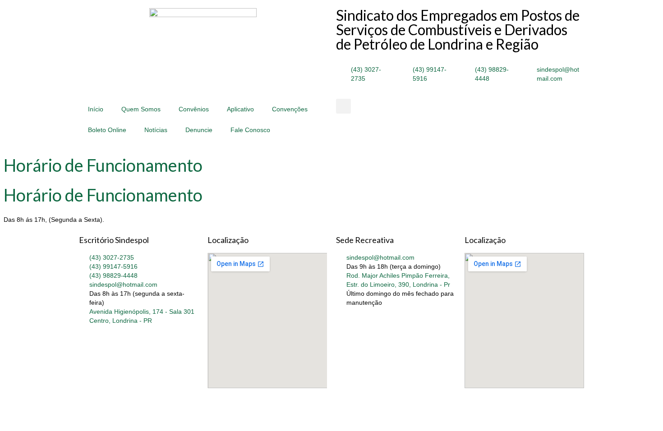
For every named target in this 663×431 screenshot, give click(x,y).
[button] (343, 106)
